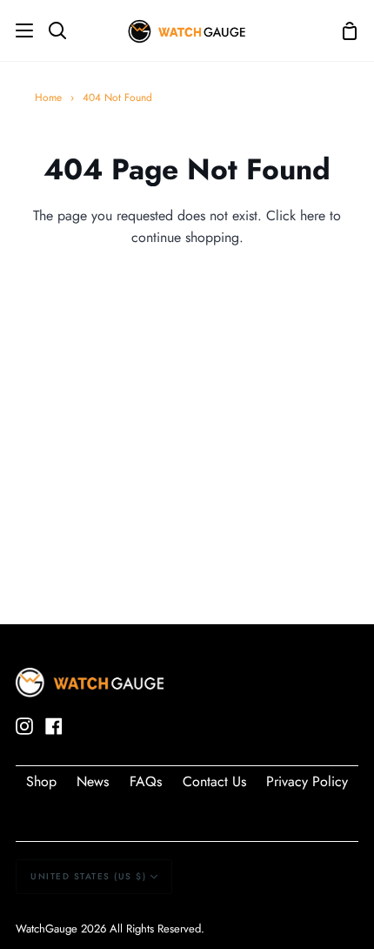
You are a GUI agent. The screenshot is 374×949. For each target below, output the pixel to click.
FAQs (146, 781)
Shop (41, 781)
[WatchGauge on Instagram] (24, 726)
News (93, 781)
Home (48, 97)
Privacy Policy (307, 781)
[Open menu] (17, 30)
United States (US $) (88, 876)
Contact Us (214, 781)
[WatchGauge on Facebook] (54, 726)
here (312, 215)
